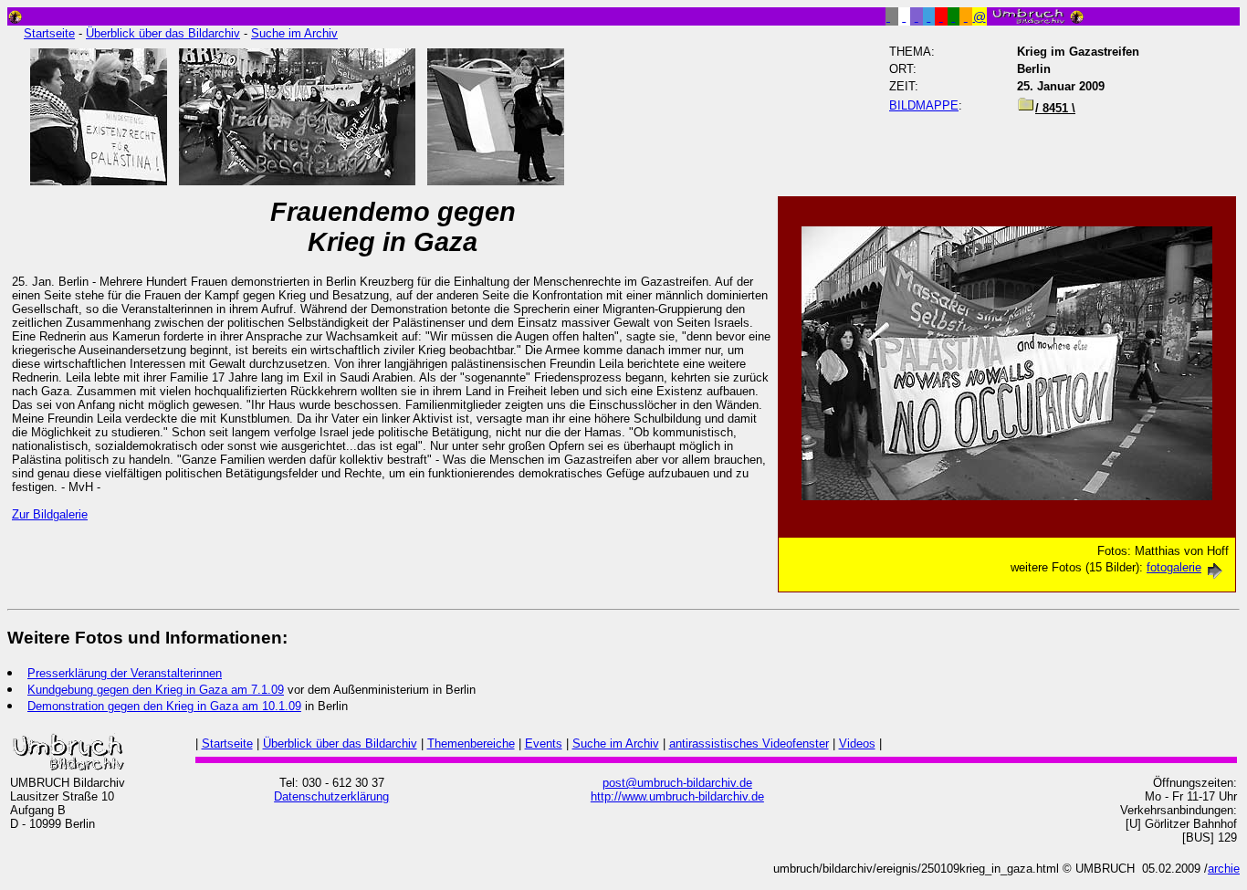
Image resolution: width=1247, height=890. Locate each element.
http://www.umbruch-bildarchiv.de (677, 796)
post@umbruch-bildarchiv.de (677, 783)
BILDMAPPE (924, 105)
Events (543, 743)
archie (1224, 868)
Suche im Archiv (294, 33)
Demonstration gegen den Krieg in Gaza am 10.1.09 (164, 706)
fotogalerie (1174, 567)
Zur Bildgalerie (50, 514)
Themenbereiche (471, 743)
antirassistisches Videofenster (749, 743)
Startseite (49, 33)
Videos (857, 743)
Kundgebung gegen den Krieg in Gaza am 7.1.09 (155, 689)
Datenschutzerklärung (331, 796)
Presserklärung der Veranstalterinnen (124, 673)
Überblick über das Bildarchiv (163, 33)
